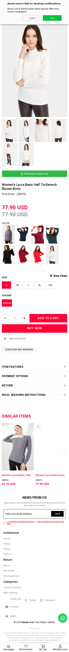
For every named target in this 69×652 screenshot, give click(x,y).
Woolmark (9, 570)
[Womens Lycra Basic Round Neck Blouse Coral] (38, 450)
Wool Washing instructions (23, 395)
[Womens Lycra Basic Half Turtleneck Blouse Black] (9, 255)
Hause (6, 538)
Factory (7, 554)
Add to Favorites (4, 447)
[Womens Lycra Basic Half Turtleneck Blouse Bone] (53, 255)
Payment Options (15, 376)
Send (57, 513)
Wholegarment (11, 576)
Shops (6, 548)
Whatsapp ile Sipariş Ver (36, 173)
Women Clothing (12, 587)
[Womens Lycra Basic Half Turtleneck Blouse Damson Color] (38, 235)
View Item (10, 447)
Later (32, 18)
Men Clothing (10, 592)
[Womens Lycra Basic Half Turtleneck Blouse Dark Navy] (24, 235)
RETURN (7, 385)
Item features (12, 366)
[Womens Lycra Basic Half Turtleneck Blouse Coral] (38, 255)
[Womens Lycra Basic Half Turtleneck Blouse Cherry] (24, 255)
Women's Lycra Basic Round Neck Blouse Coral (38, 475)
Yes (52, 18)
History (7, 543)
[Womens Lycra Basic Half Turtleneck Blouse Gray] (9, 235)
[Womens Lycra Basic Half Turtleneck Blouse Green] (53, 235)
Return (6, 565)
